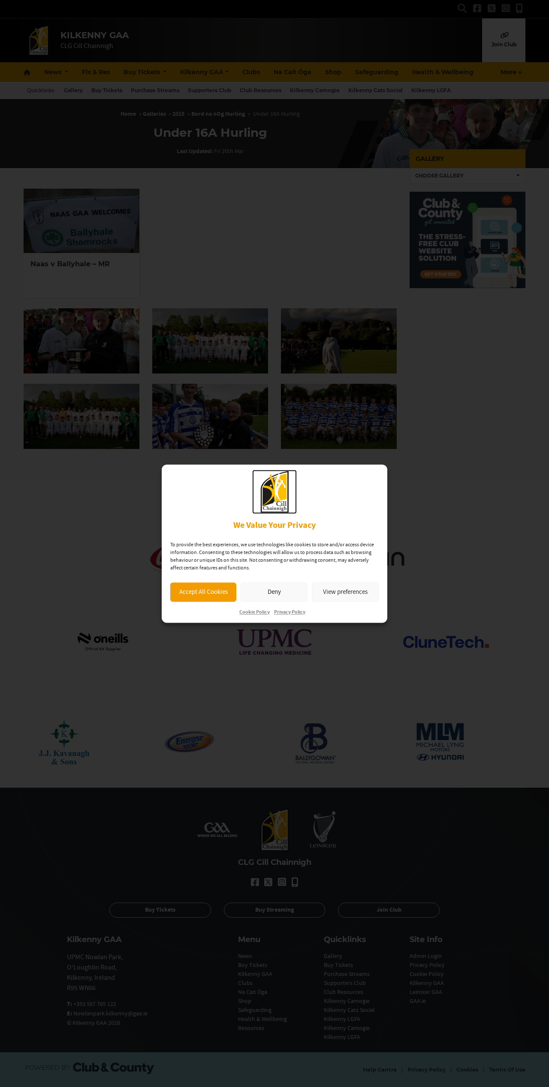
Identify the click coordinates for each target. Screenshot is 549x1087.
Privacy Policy (289, 612)
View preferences (345, 592)
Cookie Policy (254, 612)
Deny (274, 592)
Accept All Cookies (203, 592)
